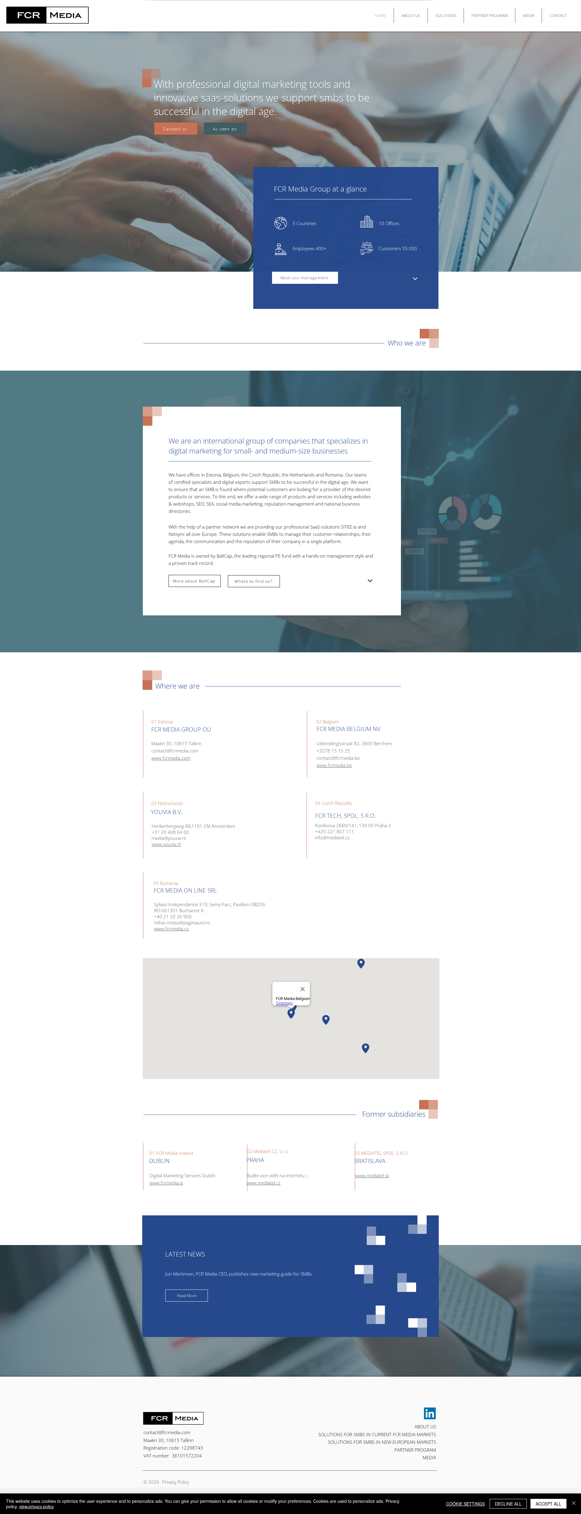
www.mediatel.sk (372, 1175)
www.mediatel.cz (264, 1183)
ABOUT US (425, 1427)
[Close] (573, 1503)
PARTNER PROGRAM (415, 1450)
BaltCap (224, 556)
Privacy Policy (175, 1482)
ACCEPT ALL (548, 1504)
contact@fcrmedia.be (338, 758)
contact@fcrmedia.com (166, 1432)
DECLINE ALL (508, 1504)
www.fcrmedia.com (170, 758)
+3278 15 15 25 (333, 751)
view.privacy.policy (36, 1506)
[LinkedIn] (430, 1413)
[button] (411, 15)
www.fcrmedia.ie (166, 1183)
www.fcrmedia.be (334, 765)
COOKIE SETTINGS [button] (465, 1504)
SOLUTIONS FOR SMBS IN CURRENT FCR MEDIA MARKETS (377, 1434)
